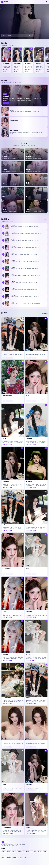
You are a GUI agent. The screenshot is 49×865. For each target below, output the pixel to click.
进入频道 (13, 29)
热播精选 (3, 851)
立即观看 (5, 29)
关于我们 (20, 857)
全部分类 (3, 857)
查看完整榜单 (45, 220)
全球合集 (14, 851)
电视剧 (27, 851)
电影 (23, 851)
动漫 (35, 851)
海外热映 (8, 851)
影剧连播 (19, 851)
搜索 (30, 35)
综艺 (31, 851)
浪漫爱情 (44, 851)
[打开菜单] (46, 2)
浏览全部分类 (45, 313)
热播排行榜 (9, 857)
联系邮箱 (25, 857)
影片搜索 (14, 857)
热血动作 (39, 851)
